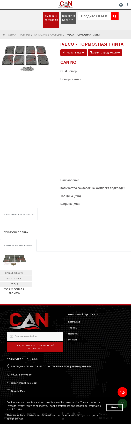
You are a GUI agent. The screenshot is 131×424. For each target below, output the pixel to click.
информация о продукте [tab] (19, 214)
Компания (74, 321)
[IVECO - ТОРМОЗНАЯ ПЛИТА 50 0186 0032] (26, 56)
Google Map (18, 391)
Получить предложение (105, 52)
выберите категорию (51, 17)
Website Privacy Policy (20, 406)
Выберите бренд (68, 17)
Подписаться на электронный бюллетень (35, 347)
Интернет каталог (74, 52)
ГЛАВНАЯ (10, 34)
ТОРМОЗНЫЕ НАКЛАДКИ (48, 34)
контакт (72, 339)
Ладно (114, 407)
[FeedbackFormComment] (122, 392)
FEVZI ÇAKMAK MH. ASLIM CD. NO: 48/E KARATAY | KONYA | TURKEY (51, 366)
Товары (72, 327)
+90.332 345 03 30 (21, 374)
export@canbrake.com (24, 382)
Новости (73, 333)
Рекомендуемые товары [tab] (18, 245)
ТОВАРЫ (25, 34)
